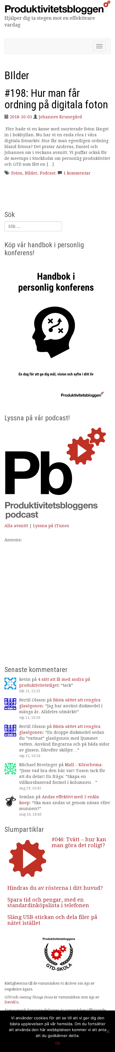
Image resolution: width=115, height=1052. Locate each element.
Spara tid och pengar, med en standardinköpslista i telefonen (48, 903)
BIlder (31, 173)
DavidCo (11, 1002)
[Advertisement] (57, 600)
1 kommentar (77, 173)
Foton (16, 173)
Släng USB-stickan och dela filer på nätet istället (52, 920)
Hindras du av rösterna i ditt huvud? (55, 888)
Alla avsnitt (16, 525)
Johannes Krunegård (60, 117)
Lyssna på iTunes (51, 525)
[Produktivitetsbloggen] (57, 7)
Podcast (47, 173)
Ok (57, 1043)
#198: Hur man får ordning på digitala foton (56, 99)
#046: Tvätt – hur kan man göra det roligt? (79, 842)
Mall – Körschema (83, 764)
